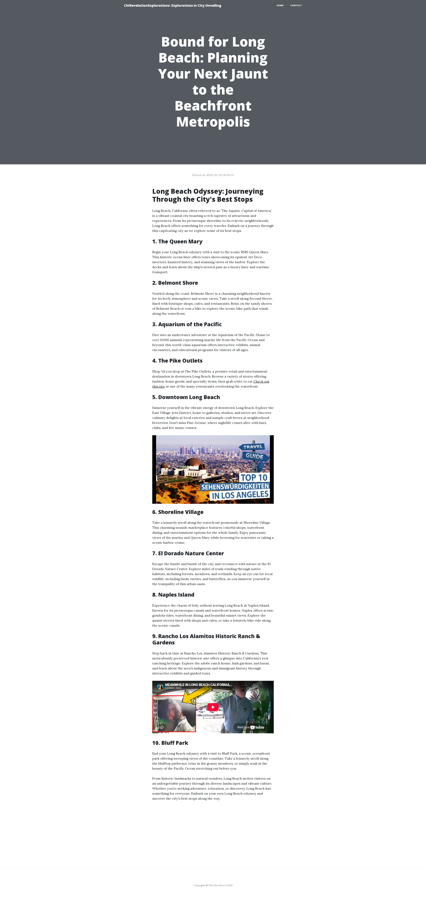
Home (280, 5)
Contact (296, 5)
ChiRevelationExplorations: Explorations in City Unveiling (172, 5)
